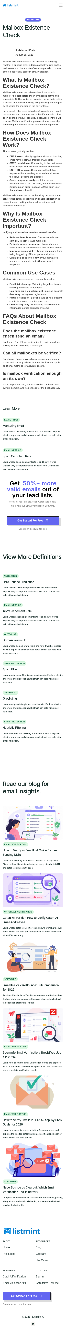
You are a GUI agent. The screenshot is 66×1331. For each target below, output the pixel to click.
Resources (9, 1253)
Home (6, 1247)
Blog (38, 1247)
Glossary (41, 1253)
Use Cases (42, 1260)
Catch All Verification (14, 1276)
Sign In (40, 1276)
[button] (61, 5)
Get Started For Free (47, 1283)
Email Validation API (14, 1283)
